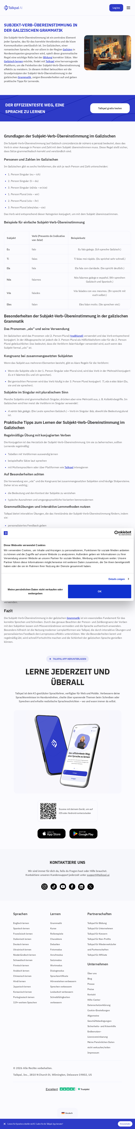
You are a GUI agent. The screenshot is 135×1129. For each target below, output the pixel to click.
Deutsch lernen (21, 944)
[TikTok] (53, 886)
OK (100, 591)
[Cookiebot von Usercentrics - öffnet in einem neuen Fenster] (116, 533)
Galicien (67, 49)
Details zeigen (116, 578)
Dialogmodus (57, 970)
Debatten (55, 944)
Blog (89, 978)
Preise (90, 989)
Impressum (93, 1052)
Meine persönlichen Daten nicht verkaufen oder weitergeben (35, 591)
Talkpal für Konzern (97, 933)
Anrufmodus (56, 954)
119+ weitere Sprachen (25, 1002)
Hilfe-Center (93, 999)
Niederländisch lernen (24, 954)
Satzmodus (56, 960)
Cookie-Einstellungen (98, 1010)
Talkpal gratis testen (110, 108)
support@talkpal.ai (98, 875)
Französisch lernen (23, 933)
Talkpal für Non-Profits (99, 939)
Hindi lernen (19, 981)
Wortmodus (56, 965)
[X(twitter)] (90, 886)
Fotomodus (56, 949)
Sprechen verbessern (61, 986)
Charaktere (56, 939)
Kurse (53, 928)
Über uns (92, 973)
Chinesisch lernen (22, 976)
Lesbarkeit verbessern (61, 991)
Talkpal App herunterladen (69, 658)
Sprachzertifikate (59, 976)
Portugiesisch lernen (23, 997)
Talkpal (50, 61)
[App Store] (52, 834)
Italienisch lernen (22, 939)
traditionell (76, 335)
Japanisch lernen (22, 986)
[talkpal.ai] (13, 8)
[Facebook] (72, 886)
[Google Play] (83, 834)
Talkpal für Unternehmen (100, 928)
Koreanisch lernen (22, 991)
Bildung (47, 57)
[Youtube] (63, 886)
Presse (90, 983)
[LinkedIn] (81, 886)
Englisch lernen (21, 923)
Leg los (116, 7)
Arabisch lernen (21, 970)
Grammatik (24, 77)
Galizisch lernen (13, 61)
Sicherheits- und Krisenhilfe (101, 1026)
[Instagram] (44, 886)
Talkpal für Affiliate (97, 954)
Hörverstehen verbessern (63, 981)
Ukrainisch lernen (22, 949)
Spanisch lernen (21, 928)
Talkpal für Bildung (97, 923)
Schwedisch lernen (22, 960)
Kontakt (91, 994)
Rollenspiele (56, 933)
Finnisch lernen (21, 965)
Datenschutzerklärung (98, 1005)
